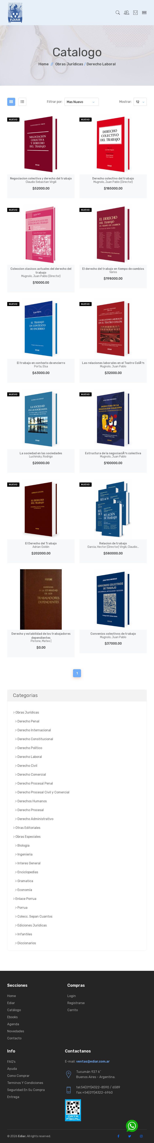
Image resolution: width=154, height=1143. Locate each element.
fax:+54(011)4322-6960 (94, 1092)
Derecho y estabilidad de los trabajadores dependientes (41, 637)
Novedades (15, 1031)
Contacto (14, 1038)
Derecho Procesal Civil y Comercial (43, 792)
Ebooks (12, 1017)
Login (71, 996)
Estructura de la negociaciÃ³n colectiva (113, 455)
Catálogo (14, 1010)
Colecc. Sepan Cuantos (34, 916)
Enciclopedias (27, 872)
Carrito (72, 1010)
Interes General (29, 863)
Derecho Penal (28, 721)
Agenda (13, 1024)
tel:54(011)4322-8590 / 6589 (98, 1087)
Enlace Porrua (25, 899)
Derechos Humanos (32, 801)
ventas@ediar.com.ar (93, 1061)
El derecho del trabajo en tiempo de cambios (113, 270)
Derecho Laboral (101, 64)
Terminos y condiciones (25, 1083)
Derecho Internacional (34, 730)
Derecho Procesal (30, 810)
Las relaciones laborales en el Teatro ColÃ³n (113, 364)
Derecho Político (29, 748)
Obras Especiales (28, 837)
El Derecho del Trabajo (41, 545)
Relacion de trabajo (113, 545)
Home (43, 64)
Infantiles (24, 934)
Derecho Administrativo (35, 819)
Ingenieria (24, 854)
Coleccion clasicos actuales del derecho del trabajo (40, 272)
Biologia (23, 845)
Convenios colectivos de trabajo (113, 635)
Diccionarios (26, 943)
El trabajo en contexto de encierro (41, 364)
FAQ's (11, 1062)
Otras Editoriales (27, 828)
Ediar (11, 1003)
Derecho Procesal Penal (35, 783)
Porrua (22, 908)
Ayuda (12, 1069)
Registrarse (76, 1003)
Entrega (13, 1097)
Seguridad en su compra (26, 1090)
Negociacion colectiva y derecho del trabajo (41, 180)
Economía (24, 890)
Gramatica (25, 881)
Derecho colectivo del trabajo (113, 180)
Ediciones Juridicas (32, 925)
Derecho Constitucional (35, 739)
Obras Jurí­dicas (69, 64)
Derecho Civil (27, 766)
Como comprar (18, 1076)
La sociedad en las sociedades (41, 455)
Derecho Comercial (31, 774)
